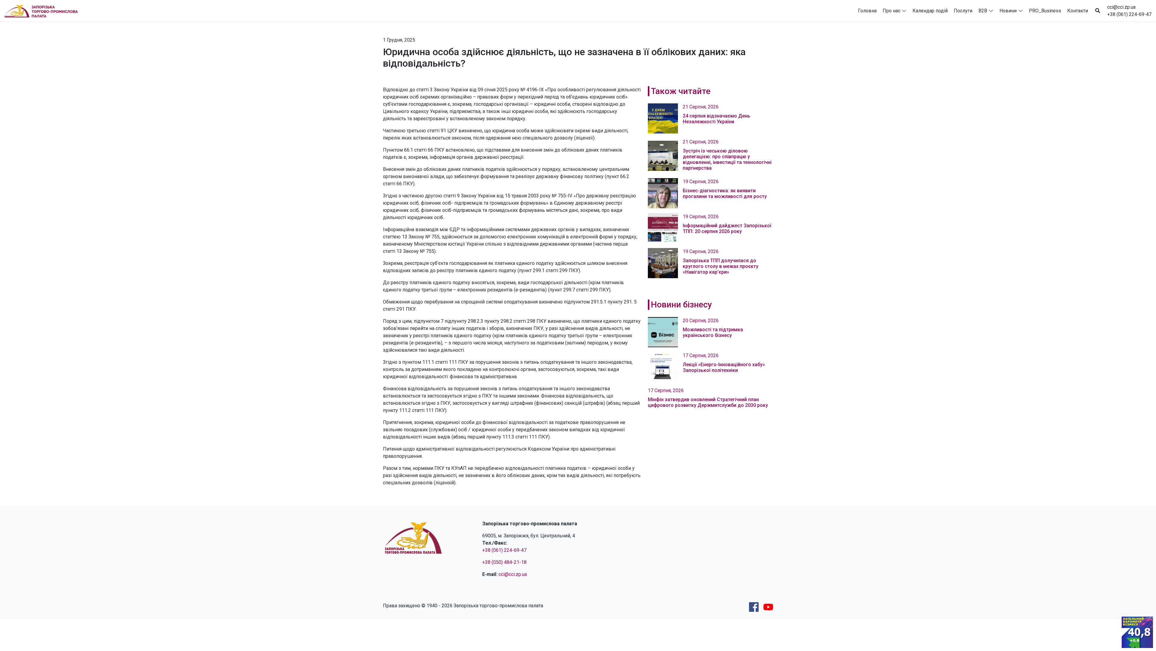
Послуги (963, 11)
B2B (982, 11)
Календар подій (930, 11)
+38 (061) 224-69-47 (1129, 14)
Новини (1008, 11)
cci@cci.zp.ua (1121, 7)
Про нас (891, 11)
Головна (867, 11)
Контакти (1077, 11)
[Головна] (44, 10)
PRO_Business (1045, 11)
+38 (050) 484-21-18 (504, 562)
